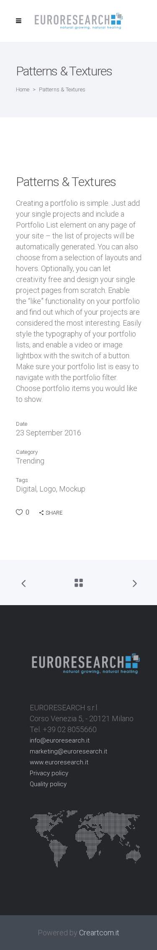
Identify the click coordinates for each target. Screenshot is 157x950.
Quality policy (48, 784)
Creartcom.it (99, 932)
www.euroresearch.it (59, 762)
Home (22, 89)
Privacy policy (49, 773)
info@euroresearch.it (60, 740)
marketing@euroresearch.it (68, 751)
